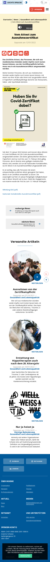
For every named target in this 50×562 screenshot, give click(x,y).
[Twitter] (10, 53)
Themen (29, 489)
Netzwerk (4, 489)
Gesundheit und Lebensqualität (33, 19)
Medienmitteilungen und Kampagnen (34, 503)
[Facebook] (4, 53)
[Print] (15, 53)
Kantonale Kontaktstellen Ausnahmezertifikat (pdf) (21, 194)
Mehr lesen (38, 552)
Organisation (5, 486)
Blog (2, 506)
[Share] (26, 53)
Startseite (7, 19)
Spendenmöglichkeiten (33, 521)
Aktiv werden (30, 517)
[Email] (21, 53)
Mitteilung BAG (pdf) (10, 190)
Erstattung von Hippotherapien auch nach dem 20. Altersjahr (25, 360)
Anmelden (4, 517)
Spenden (38, 9)
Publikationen (30, 486)
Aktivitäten (29, 492)
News (16, 19)
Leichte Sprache (14, 2)
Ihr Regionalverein (7, 492)
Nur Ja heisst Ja (25, 427)
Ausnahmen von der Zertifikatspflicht (25, 291)
